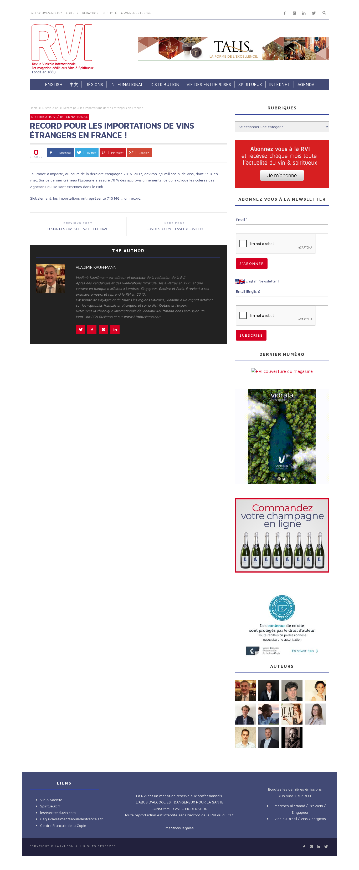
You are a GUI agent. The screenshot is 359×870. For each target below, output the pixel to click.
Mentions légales (180, 828)
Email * (242, 219)
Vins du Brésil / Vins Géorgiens (300, 818)
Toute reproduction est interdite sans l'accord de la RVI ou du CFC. (179, 815)
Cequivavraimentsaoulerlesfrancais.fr (71, 819)
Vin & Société (51, 799)
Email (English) (248, 291)
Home (34, 107)
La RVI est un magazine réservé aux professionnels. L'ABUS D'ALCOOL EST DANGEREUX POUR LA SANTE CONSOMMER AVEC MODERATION (179, 802)
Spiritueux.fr (50, 806)
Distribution (50, 107)
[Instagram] (294, 13)
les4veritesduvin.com (58, 812)
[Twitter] (314, 13)
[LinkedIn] (304, 13)
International (74, 117)
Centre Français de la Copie (63, 825)
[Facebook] (285, 13)
